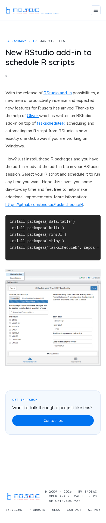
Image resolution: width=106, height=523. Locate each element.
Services (13, 510)
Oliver (33, 116)
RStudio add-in (57, 93)
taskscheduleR (51, 123)
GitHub (94, 510)
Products (37, 510)
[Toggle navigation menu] (96, 10)
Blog (56, 510)
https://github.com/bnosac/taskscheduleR (44, 205)
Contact (74, 510)
